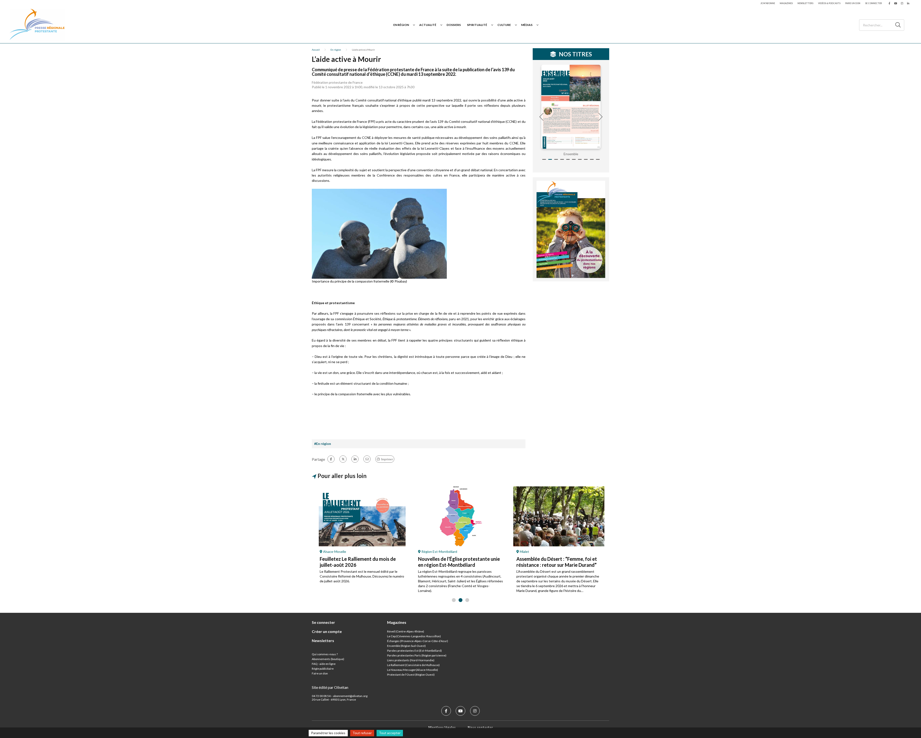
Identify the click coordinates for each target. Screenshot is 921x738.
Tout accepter (390, 733)
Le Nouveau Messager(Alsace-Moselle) (412, 670)
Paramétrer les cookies (328, 733)
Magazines (786, 3)
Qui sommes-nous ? (325, 654)
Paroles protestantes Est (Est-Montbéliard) (414, 650)
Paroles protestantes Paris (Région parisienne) (416, 655)
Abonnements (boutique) (328, 659)
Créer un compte (327, 631)
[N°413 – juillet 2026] (571, 107)
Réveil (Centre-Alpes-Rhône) (405, 631)
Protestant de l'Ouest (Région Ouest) (411, 674)
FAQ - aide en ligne (324, 664)
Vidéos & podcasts (829, 3)
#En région (322, 444)
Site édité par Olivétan (330, 687)
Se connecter (873, 3)
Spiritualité (477, 25)
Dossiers (454, 25)
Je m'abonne (768, 3)
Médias (526, 25)
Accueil (316, 49)
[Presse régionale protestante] (37, 25)
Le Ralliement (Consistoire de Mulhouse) (413, 665)
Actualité (427, 25)
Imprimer (387, 459)
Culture (504, 25)
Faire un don (852, 3)
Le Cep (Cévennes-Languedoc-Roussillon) (414, 636)
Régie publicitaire (323, 668)
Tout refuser (362, 733)
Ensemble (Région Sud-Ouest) (406, 646)
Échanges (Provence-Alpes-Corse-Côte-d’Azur (417, 641)
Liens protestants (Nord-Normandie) (410, 660)
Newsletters (805, 3)
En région (401, 25)
